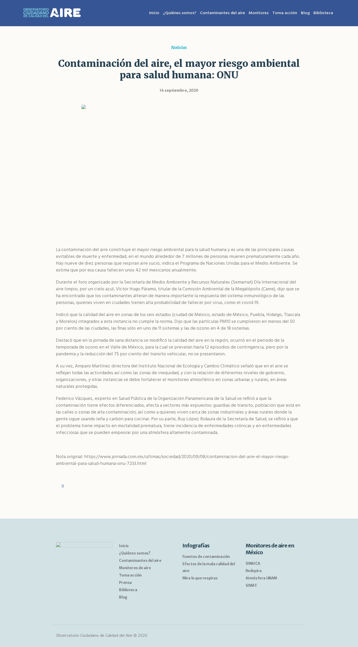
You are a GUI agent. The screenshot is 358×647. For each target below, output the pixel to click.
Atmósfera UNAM (261, 578)
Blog (123, 597)
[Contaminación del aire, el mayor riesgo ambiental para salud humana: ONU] (179, 169)
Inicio (124, 545)
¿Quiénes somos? (134, 553)
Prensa (125, 582)
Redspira (254, 570)
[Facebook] (287, 636)
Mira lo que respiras (200, 578)
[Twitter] (297, 636)
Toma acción (130, 575)
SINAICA (253, 563)
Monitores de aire (135, 568)
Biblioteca (128, 590)
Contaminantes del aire (140, 560)
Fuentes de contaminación (206, 556)
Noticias (179, 47)
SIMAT (251, 585)
